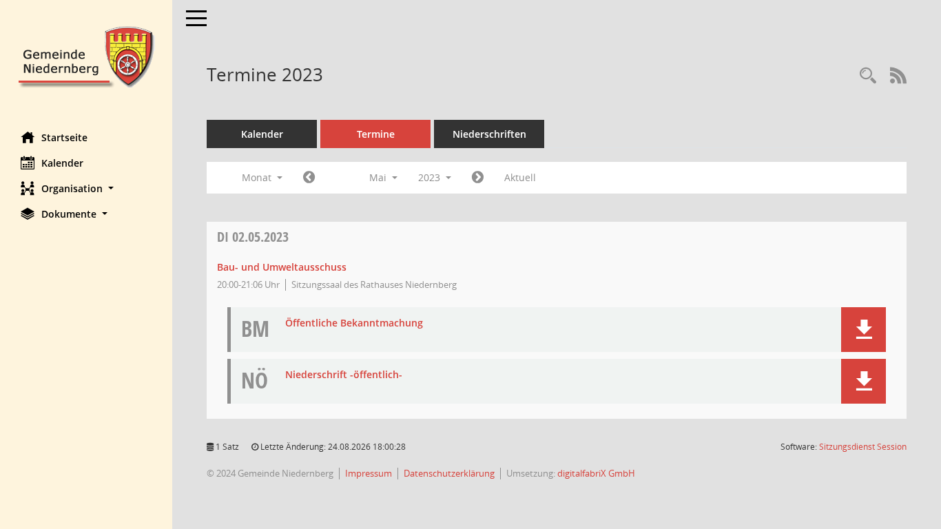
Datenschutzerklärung (449, 473)
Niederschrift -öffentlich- (343, 375)
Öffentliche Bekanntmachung (354, 323)
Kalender (62, 162)
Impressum (368, 473)
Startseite (64, 137)
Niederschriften (489, 134)
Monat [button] (258, 177)
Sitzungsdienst (863, 447)
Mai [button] (379, 177)
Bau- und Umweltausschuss (282, 266)
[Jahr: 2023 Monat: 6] (478, 177)
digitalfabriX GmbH (596, 473)
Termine (376, 134)
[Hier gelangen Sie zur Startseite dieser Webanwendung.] (86, 55)
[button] (86, 188)
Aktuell (520, 177)
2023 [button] (430, 177)
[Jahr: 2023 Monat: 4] (309, 177)
